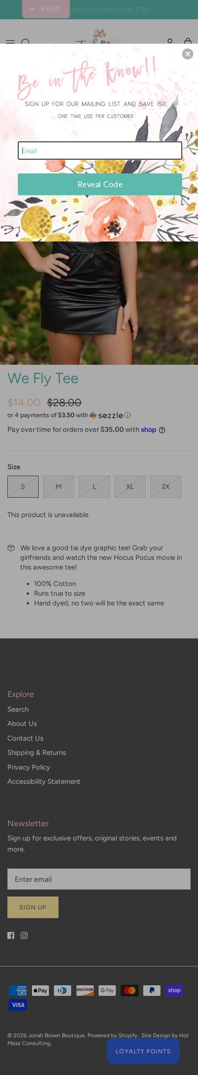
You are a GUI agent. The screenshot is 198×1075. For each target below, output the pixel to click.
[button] (187, 53)
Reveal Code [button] (99, 184)
